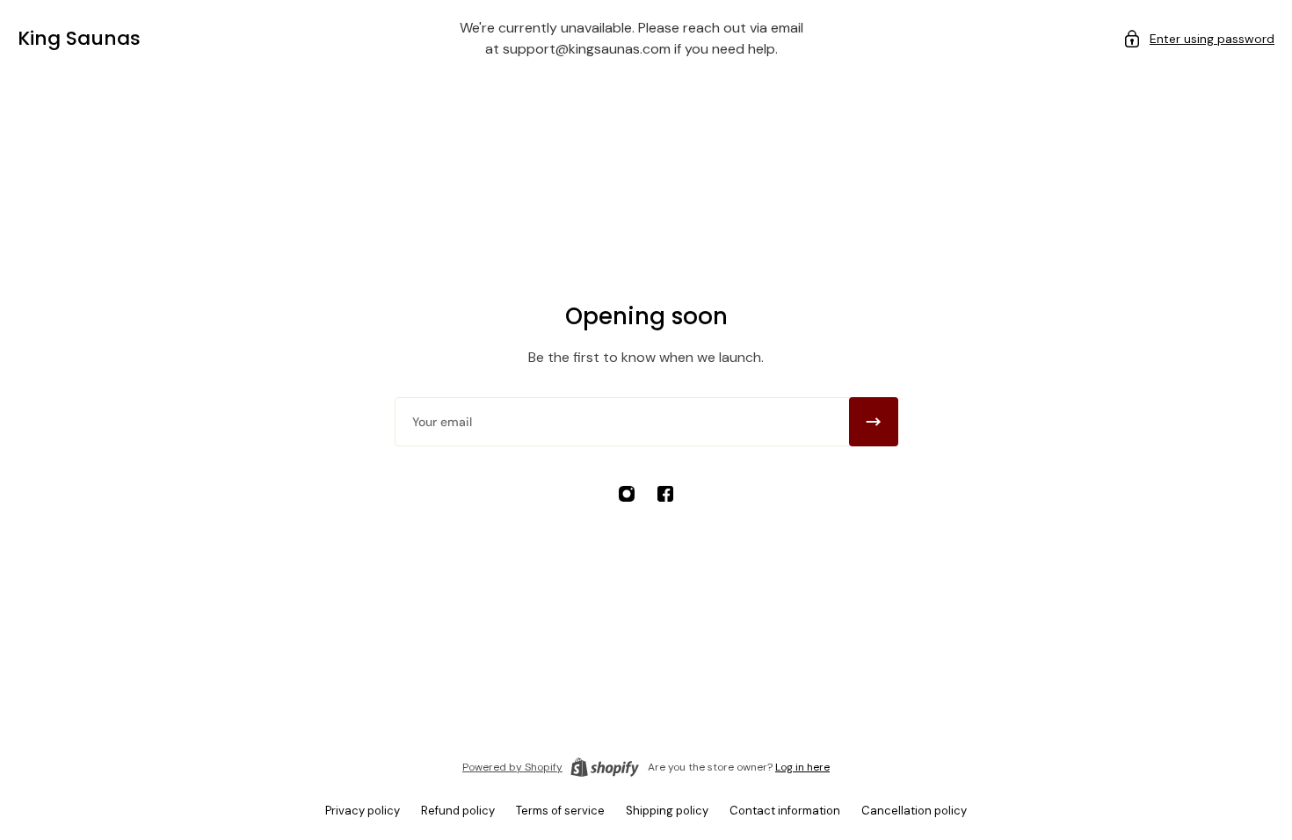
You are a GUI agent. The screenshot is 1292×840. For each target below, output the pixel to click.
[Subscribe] (873, 421)
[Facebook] (665, 493)
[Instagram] (626, 493)
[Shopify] (604, 767)
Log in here (802, 767)
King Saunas (79, 38)
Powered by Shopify (512, 767)
